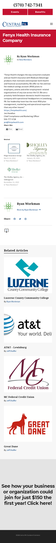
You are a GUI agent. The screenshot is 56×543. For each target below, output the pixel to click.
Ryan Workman (13, 301)
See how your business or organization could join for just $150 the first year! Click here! (28, 494)
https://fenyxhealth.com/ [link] (15, 110)
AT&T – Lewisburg (15, 347)
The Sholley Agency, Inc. (36, 155)
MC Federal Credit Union (19, 397)
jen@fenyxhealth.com (14, 122)
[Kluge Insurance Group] (14, 148)
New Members (25, 59)
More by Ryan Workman (27, 209)
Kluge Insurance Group (12, 155)
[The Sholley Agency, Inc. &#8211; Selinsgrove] (14, 170)
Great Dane (11, 446)
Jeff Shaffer (11, 351)
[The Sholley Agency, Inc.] (37, 148)
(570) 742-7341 (28, 5)
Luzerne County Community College (26, 298)
